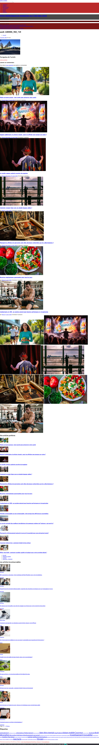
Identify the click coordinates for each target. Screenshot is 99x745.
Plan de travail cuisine (70, 737)
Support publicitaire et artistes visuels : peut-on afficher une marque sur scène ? (16, 26)
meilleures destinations (40, 737)
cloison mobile (68, 732)
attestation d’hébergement (24, 733)
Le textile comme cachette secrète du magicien (10, 27)
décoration (4, 735)
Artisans (2, 572)
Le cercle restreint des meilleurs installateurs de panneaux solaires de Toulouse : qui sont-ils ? (27, 523)
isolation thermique (8, 737)
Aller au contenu (3, 0)
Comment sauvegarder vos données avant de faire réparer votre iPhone (18, 623)
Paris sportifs (61, 737)
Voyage (40, 739)
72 (6, 726)
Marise (3, 210)
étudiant (56, 739)
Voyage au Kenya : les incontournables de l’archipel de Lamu (15, 674)
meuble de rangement (55, 737)
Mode (4, 11)
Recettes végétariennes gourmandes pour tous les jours (16, 277)
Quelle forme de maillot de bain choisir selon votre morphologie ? (16, 657)
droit (96, 732)
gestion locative (64, 735)
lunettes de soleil (24, 737)
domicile (91, 733)
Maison (4, 5)
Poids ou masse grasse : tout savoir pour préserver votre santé (13, 25)
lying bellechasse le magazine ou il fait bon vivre (23, 15)
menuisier (49, 737)
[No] (67, 744)
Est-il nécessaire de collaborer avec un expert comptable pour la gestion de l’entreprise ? (22, 640)
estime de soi (42, 735)
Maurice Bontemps (6, 137)
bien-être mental (47, 732)
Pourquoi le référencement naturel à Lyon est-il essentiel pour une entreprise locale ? (24, 533)
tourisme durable (24, 739)
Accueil (4, 555)
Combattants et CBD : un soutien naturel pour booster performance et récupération (24, 312)
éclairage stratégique (51, 739)
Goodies (68, 735)
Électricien (45, 739)
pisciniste (65, 737)
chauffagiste (58, 733)
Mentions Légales (7, 556)
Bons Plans (6, 7)
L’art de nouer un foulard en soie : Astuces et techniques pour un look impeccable (20, 705)
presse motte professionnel (85, 737)
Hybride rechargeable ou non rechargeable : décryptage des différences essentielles (24, 513)
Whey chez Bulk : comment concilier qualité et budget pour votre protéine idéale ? (23, 552)
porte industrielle (77, 737)
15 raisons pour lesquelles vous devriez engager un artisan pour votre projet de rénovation (22, 605)
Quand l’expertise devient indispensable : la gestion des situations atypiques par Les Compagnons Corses (26, 588)
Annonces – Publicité (7, 559)
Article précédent (3, 60)
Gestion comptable (53, 735)
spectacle (17, 739)
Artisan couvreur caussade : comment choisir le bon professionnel (16, 688)
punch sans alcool (93, 737)
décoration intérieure (16, 735)
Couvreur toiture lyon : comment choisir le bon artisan (15, 543)
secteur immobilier (6, 739)
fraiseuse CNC (46, 735)
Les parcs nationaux (18, 737)
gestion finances (58, 735)
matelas (30, 737)
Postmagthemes (45, 742)
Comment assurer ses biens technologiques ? (11, 722)
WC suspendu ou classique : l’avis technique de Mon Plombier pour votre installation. (21, 574)
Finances (2, 637)
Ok (65, 744)
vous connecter (9, 65)
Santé (4, 9)
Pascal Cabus (5, 100)
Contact (5, 12)
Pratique (5, 4)
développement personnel (31, 735)
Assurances (2, 719)
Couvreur (79, 732)
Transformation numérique (32, 739)
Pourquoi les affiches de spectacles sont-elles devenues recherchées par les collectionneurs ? (27, 243)
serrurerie (11, 739)
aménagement (4, 733)
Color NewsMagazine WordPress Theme (30, 742)
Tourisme (5, 8)
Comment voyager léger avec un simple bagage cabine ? (12, 28)
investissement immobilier (81, 735)
